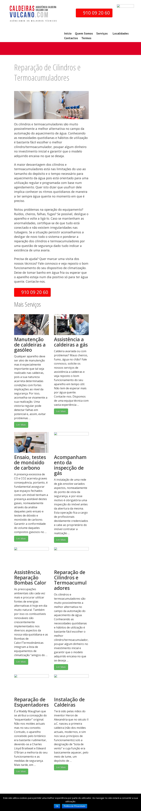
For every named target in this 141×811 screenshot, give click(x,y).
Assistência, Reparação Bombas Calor (30, 577)
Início (68, 33)
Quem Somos (84, 33)
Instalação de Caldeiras (69, 702)
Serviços (102, 33)
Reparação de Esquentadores (31, 702)
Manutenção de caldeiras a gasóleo (30, 344)
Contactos (71, 38)
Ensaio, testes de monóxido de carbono (30, 462)
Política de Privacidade (74, 806)
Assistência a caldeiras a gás (71, 342)
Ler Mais (21, 424)
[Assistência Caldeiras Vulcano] (33, 18)
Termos (86, 38)
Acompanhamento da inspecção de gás (70, 465)
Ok (57, 806)
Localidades (121, 33)
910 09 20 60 (96, 13)
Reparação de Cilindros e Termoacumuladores (70, 580)
